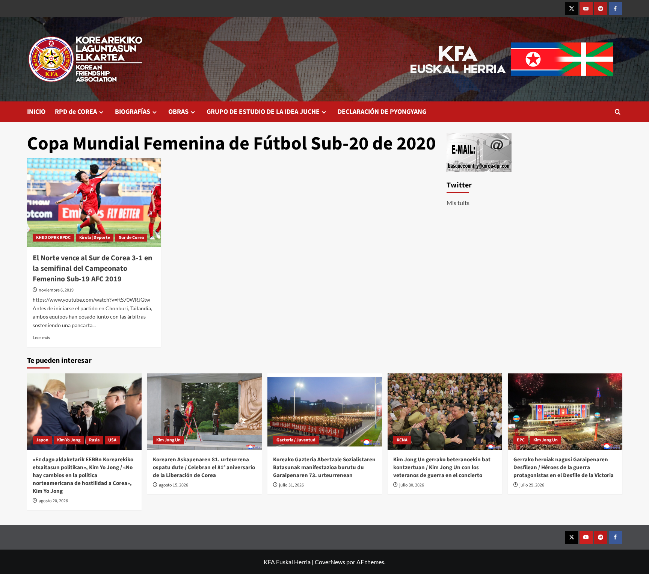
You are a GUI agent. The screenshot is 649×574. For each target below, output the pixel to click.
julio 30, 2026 (411, 485)
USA (112, 440)
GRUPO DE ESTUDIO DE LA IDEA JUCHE (263, 111)
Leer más (41, 337)
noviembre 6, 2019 (56, 290)
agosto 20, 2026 (53, 501)
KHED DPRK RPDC (53, 237)
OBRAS (178, 111)
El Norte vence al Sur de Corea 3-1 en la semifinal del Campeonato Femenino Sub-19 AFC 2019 (92, 268)
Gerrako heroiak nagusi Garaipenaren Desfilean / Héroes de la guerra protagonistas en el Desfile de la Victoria (563, 467)
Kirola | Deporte (94, 237)
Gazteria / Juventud (295, 440)
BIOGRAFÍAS (132, 111)
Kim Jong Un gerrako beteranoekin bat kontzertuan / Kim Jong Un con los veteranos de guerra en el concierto (442, 467)
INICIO (36, 111)
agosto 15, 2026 (173, 485)
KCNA (402, 440)
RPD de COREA (76, 111)
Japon (42, 440)
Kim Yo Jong (68, 440)
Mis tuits (458, 202)
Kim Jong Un (168, 440)
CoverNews (330, 561)
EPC (521, 440)
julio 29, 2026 (531, 485)
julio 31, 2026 (291, 485)
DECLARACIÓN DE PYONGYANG (382, 111)
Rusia (94, 440)
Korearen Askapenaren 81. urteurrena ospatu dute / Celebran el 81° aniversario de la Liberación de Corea (204, 467)
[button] (617, 111)
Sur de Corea (131, 237)
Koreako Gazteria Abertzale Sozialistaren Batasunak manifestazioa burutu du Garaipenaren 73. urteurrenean (324, 467)
